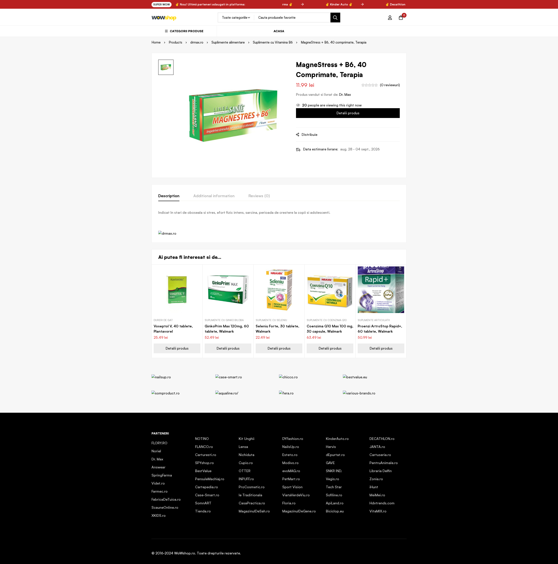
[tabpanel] (279, 223)
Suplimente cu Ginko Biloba (224, 320)
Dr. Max (345, 94)
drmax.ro (196, 42)
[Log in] (389, 17)
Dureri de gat (163, 320)
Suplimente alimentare (228, 42)
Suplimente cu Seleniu (271, 320)
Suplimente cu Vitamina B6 (273, 42)
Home (156, 42)
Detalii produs (348, 113)
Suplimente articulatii (374, 320)
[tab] (168, 196)
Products (175, 42)
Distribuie (309, 134)
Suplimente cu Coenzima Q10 (327, 320)
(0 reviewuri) (390, 85)
